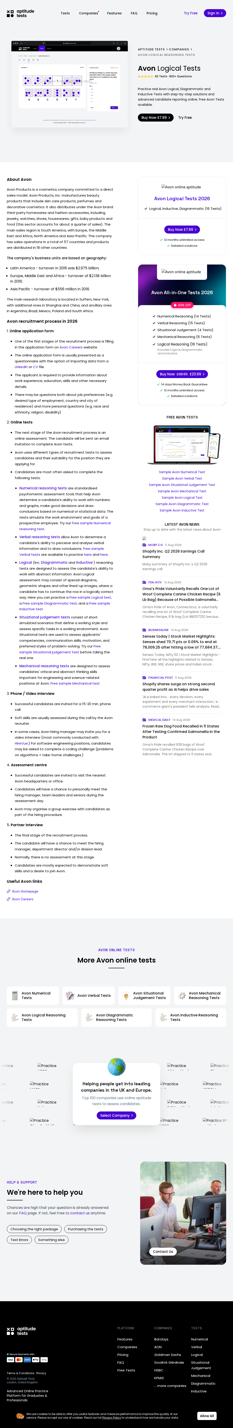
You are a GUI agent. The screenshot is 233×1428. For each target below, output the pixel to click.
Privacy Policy (111, 1418)
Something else (51, 1239)
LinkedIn (21, 366)
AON (158, 1347)
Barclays (161, 1339)
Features (114, 13)
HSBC (158, 1370)
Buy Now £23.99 (180, 374)
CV (35, 366)
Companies (88, 13)
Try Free (191, 13)
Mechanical (200, 1375)
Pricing (152, 13)
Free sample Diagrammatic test (50, 603)
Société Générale (169, 1362)
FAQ (134, 13)
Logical (197, 1354)
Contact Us (163, 1251)
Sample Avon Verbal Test (182, 478)
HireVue (21, 743)
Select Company (115, 1115)
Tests (65, 13)
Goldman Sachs (167, 1354)
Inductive (199, 1391)
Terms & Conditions (20, 1373)
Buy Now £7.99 (154, 117)
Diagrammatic (203, 1383)
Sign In (213, 13)
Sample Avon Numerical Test (182, 472)
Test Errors (19, 1239)
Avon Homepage (25, 891)
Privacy (41, 1373)
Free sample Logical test (90, 597)
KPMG (159, 1378)
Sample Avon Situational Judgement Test (182, 485)
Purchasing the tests (85, 1229)
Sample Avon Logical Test (182, 497)
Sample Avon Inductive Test (182, 510)
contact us (80, 1213)
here (88, 554)
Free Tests (126, 1370)
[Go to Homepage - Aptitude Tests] (20, 13)
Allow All (207, 1416)
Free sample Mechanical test (75, 683)
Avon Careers (71, 347)
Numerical (199, 1339)
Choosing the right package (34, 1229)
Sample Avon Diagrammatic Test (182, 504)
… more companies (170, 1385)
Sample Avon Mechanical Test (182, 491)
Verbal (196, 1347)
